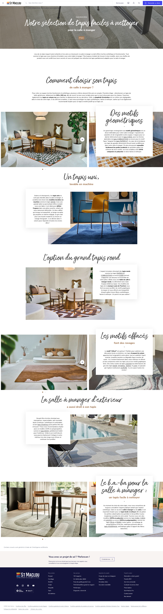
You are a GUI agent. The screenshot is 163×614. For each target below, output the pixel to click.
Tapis (49, 590)
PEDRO (119, 522)
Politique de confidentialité (10, 609)
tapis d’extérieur (43, 425)
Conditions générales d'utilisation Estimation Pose (107, 606)
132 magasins (77, 576)
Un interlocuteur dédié (79, 579)
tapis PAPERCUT (122, 141)
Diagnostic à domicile (79, 590)
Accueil (7, 8)
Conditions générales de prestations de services (82, 606)
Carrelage (51, 579)
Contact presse (128, 593)
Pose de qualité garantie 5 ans (81, 582)
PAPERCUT (121, 273)
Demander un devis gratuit (131, 576)
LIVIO (135, 366)
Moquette (50, 588)
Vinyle (50, 585)
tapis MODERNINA (110, 526)
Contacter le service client (131, 585)
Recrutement (127, 596)
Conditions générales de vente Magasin (37, 606)
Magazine (13, 8)
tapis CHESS (128, 137)
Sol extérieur (51, 593)
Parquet (50, 576)
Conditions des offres (21, 606)
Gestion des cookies (23, 609)
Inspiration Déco (22, 8)
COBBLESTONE (106, 275)
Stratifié (50, 582)
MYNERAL (121, 366)
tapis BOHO (45, 431)
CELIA (112, 522)
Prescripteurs (128, 588)
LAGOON (128, 364)
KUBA (121, 275)
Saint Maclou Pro (129, 590)
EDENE (128, 366)
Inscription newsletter (105, 585)
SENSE (53, 202)
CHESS (142, 518)
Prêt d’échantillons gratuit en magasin (83, 585)
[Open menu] (3, 3)
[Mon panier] (139, 2)
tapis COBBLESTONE (120, 139)
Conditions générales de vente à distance (59, 606)
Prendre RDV (128, 579)
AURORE (124, 368)
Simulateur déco (103, 582)
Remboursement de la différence (139, 606)
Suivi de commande (129, 582)
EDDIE (115, 366)
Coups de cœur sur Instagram (107, 576)
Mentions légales (125, 606)
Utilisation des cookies (36, 609)
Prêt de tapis (77, 588)
